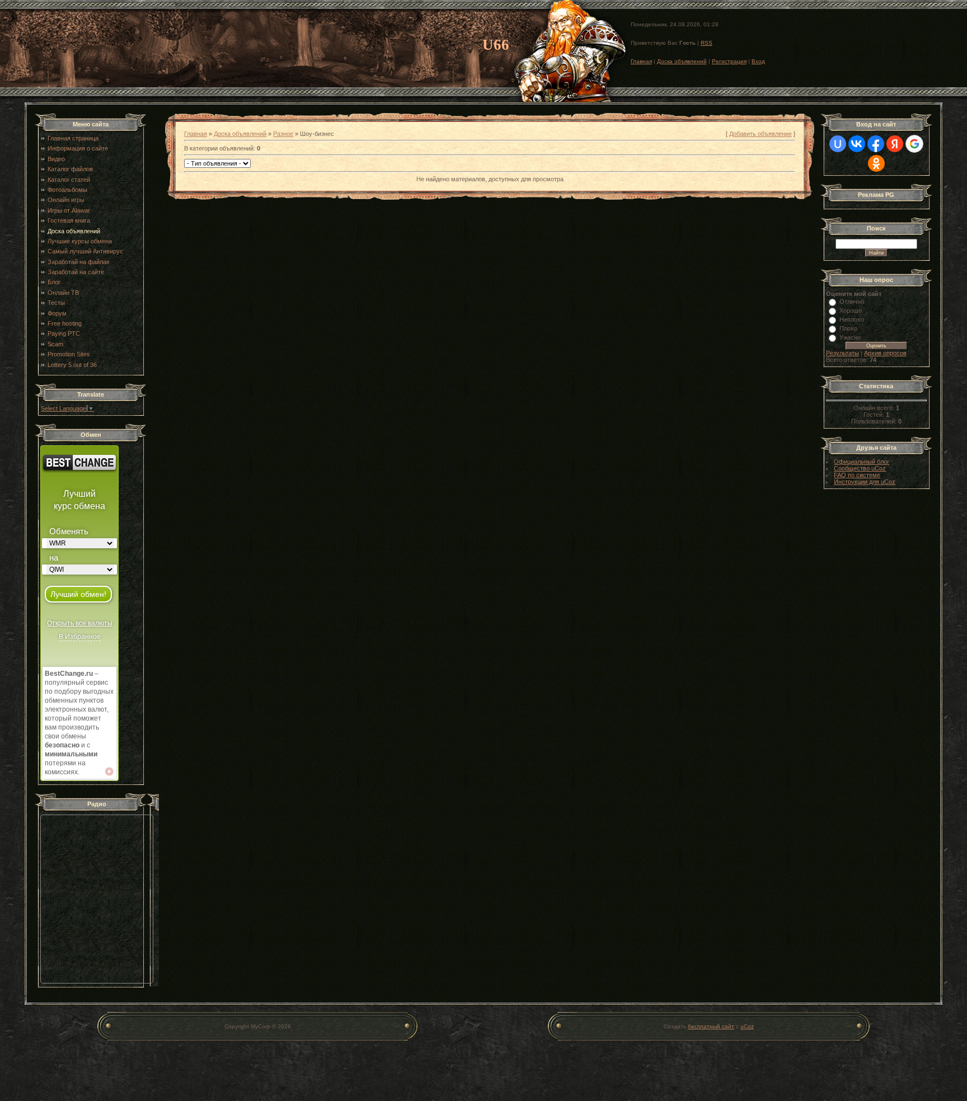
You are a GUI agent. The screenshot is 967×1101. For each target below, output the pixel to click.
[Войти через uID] (837, 143)
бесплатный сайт (711, 1026)
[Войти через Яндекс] (894, 143)
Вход (758, 61)
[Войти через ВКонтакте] (856, 143)
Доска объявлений (682, 61)
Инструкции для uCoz (864, 481)
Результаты (842, 353)
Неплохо (851, 319)
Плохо (848, 328)
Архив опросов (885, 353)
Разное (283, 133)
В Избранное (80, 637)
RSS (706, 43)
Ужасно (850, 337)
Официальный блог (861, 461)
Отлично (851, 301)
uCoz (747, 1026)
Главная (641, 61)
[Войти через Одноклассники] (876, 163)
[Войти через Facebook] (875, 143)
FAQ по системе (857, 475)
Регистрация (729, 61)
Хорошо (850, 310)
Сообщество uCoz (860, 468)
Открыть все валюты (79, 623)
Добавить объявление (760, 133)
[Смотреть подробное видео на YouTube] (109, 771)
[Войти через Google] (914, 144)
